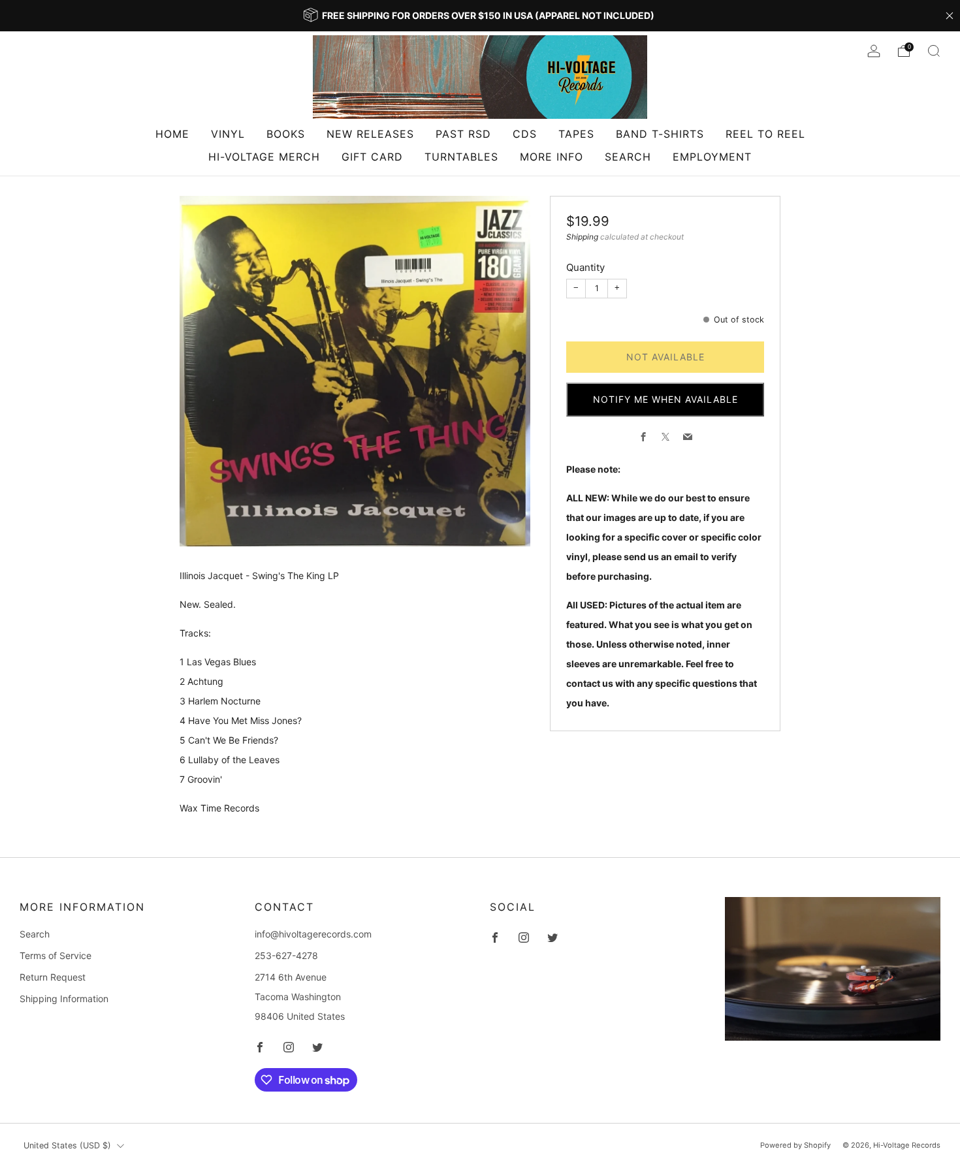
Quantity (585, 267)
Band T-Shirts (660, 133)
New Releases (370, 133)
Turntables (461, 156)
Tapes (576, 133)
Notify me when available (665, 399)
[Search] (933, 50)
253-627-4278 (286, 955)
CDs (525, 133)
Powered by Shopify (795, 1145)
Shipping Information (64, 998)
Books (285, 133)
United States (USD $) (67, 1145)
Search (628, 156)
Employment (712, 156)
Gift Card (372, 156)
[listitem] (480, 15)
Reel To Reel (765, 133)
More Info (551, 156)
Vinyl (228, 133)
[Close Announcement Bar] (949, 15)
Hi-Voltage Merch (264, 156)
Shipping (582, 237)
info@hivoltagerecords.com (313, 933)
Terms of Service (55, 955)
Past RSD (463, 133)
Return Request (53, 977)
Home (172, 133)
